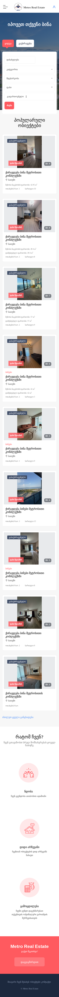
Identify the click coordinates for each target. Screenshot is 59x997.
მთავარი (12, 982)
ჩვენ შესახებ (23, 982)
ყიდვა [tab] (8, 43)
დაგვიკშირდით (29, 962)
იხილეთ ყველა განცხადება (17, 717)
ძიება (9, 105)
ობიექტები (35, 982)
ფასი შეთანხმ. (16, 163)
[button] (29, 69)
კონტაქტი (46, 982)
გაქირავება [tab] (25, 43)
